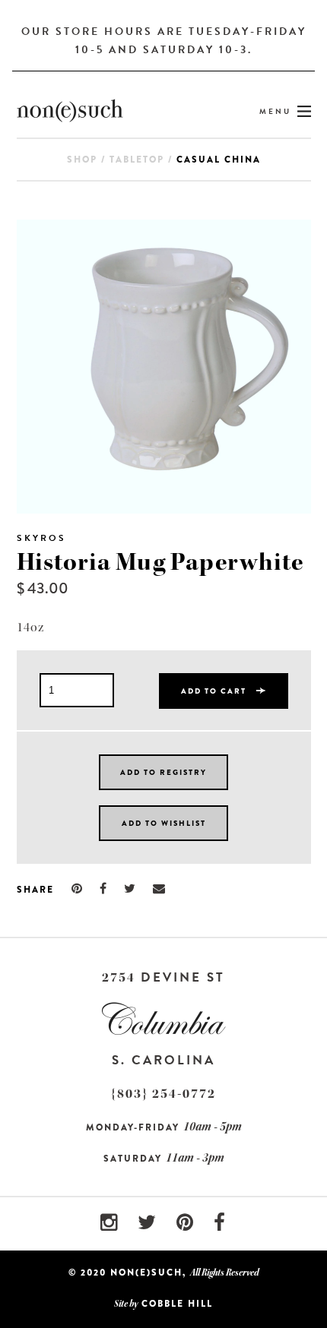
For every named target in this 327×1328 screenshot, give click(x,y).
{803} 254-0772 (163, 1094)
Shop (82, 159)
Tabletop (137, 159)
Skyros (41, 538)
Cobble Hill (177, 1304)
